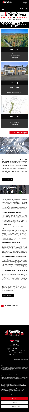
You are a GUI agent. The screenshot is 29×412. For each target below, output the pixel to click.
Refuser (15, 402)
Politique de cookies (7, 409)
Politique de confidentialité (11, 358)
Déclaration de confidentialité (19, 409)
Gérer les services (14, 394)
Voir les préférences (14, 406)
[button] (27, 380)
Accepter (14, 398)
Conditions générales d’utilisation (20, 359)
